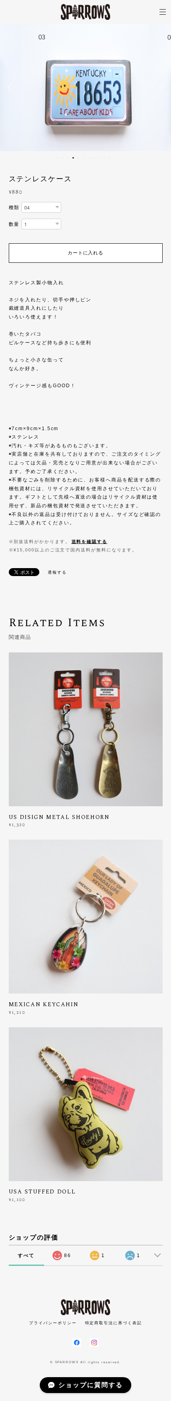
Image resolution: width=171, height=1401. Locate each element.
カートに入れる (85, 253)
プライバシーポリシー (52, 1323)
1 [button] (57, 158)
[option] (85, 87)
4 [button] (73, 158)
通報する (57, 572)
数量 (14, 224)
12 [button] (114, 158)
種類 (14, 207)
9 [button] (99, 158)
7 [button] (88, 158)
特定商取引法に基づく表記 (113, 1323)
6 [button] (83, 158)
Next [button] (159, 87)
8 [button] (94, 158)
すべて (26, 1255)
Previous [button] (12, 87)
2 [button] (63, 158)
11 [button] (109, 158)
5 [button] (78, 158)
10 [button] (104, 158)
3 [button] (68, 158)
